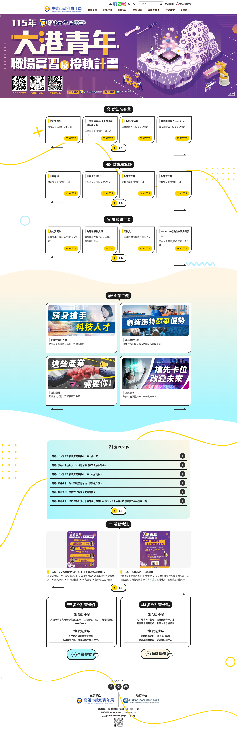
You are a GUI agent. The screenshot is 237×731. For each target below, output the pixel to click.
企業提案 (84, 654)
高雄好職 (107, 10)
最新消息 (137, 10)
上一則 (57, 146)
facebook (115, 4)
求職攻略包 (154, 10)
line (120, 4)
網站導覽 (111, 4)
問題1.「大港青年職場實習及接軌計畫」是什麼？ (76, 456)
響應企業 (92, 10)
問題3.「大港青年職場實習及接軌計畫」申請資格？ (77, 474)
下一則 (180, 154)
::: (1, 16)
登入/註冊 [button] (169, 4)
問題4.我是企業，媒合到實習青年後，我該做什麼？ (77, 483)
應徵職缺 (158, 653)
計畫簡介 (122, 10)
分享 (134, 4)
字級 (129, 4)
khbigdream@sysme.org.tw (123, 712)
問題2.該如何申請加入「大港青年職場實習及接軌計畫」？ (80, 465)
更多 (120, 148)
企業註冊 (185, 10)
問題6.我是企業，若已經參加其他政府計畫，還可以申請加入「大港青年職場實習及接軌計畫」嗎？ (100, 501)
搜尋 (160, 3)
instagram (124, 4)
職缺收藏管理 (186, 4)
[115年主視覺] (118, 56)
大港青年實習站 (62, 9)
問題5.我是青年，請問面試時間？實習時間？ (74, 492)
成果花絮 (170, 10)
